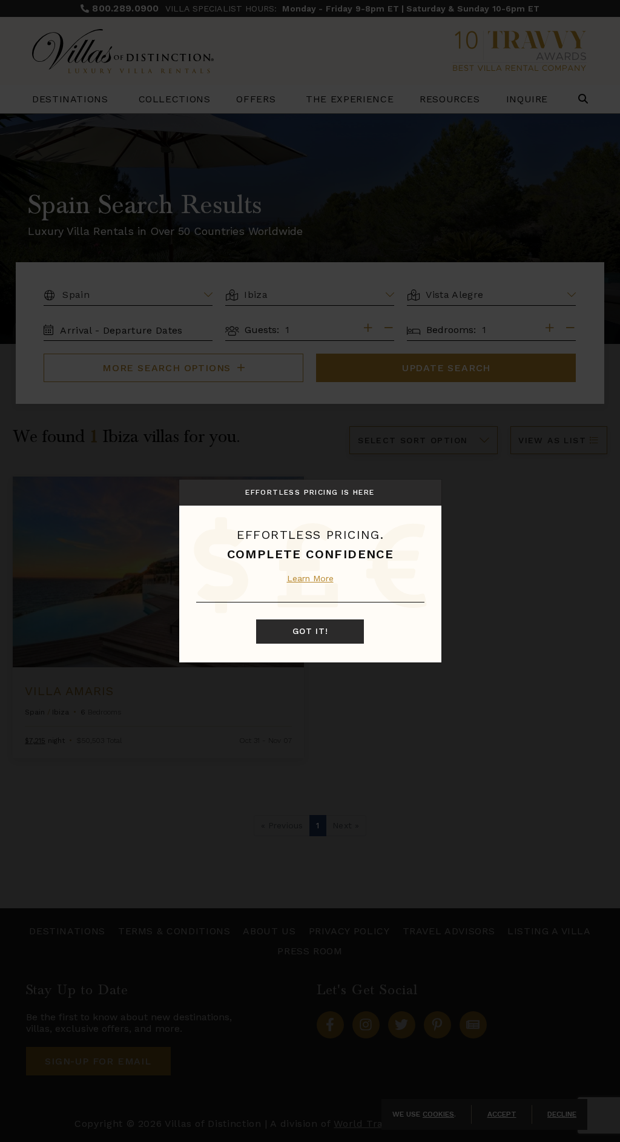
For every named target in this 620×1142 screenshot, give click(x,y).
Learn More (310, 578)
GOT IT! (310, 631)
